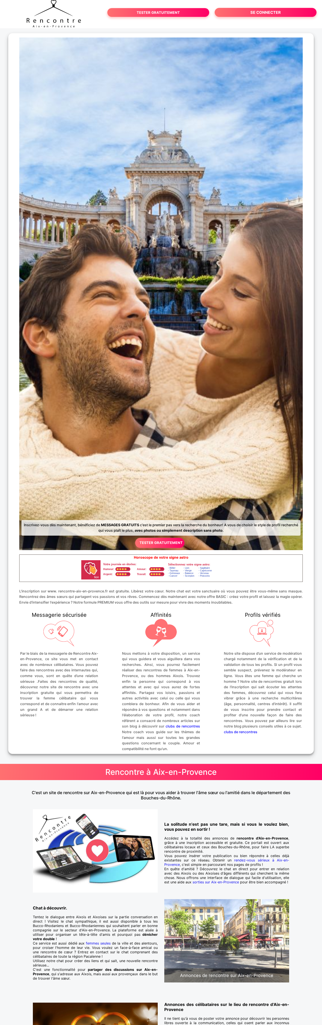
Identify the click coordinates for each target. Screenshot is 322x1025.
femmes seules (98, 943)
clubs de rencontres (183, 726)
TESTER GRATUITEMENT (158, 12)
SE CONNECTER (265, 12)
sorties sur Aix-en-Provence (216, 882)
